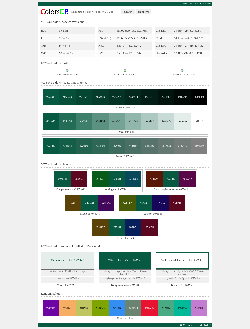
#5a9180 (100, 121)
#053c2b (100, 97)
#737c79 (182, 145)
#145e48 (67, 145)
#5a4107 (73, 203)
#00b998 (182, 307)
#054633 (83, 97)
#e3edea (183, 121)
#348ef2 (117, 307)
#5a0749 (187, 178)
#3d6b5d (116, 145)
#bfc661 (84, 307)
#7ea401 (100, 307)
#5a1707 (154, 178)
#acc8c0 (150, 121)
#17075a (160, 203)
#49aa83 (166, 307)
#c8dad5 (166, 121)
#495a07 (127, 203)
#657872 (166, 145)
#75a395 (116, 121)
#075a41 (50, 97)
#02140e (166, 97)
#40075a (106, 203)
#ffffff (199, 121)
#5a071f (79, 178)
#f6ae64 (67, 307)
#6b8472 (133, 307)
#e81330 (149, 307)
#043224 (116, 97)
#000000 (199, 97)
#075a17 (100, 178)
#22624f (84, 145)
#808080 (199, 145)
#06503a (67, 97)
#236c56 (67, 121)
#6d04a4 (50, 307)
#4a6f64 (133, 145)
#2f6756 (100, 145)
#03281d (133, 97)
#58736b (149, 145)
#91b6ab (133, 121)
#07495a (133, 178)
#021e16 (149, 97)
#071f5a (133, 227)
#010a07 (182, 97)
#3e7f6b (84, 121)
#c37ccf (199, 307)
